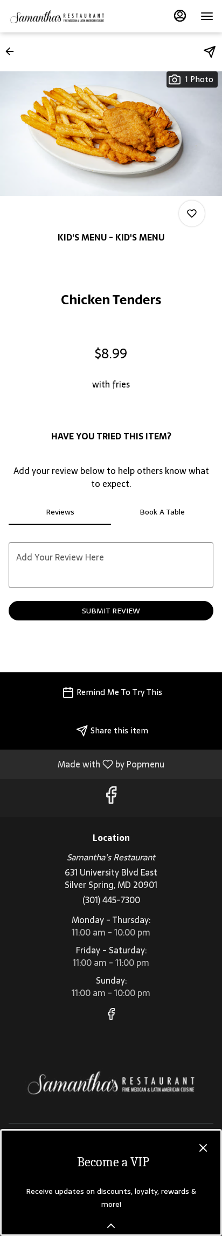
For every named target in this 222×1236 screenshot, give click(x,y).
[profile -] (180, 15)
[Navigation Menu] (207, 16)
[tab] (60, 512)
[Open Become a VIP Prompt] (111, 1225)
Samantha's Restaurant (111, 1082)
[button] (13, 51)
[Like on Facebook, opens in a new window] (111, 798)
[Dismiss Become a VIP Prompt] (203, 1148)
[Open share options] (209, 52)
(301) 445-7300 (111, 900)
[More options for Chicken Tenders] (192, 213)
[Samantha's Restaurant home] (57, 16)
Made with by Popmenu (86, 764)
